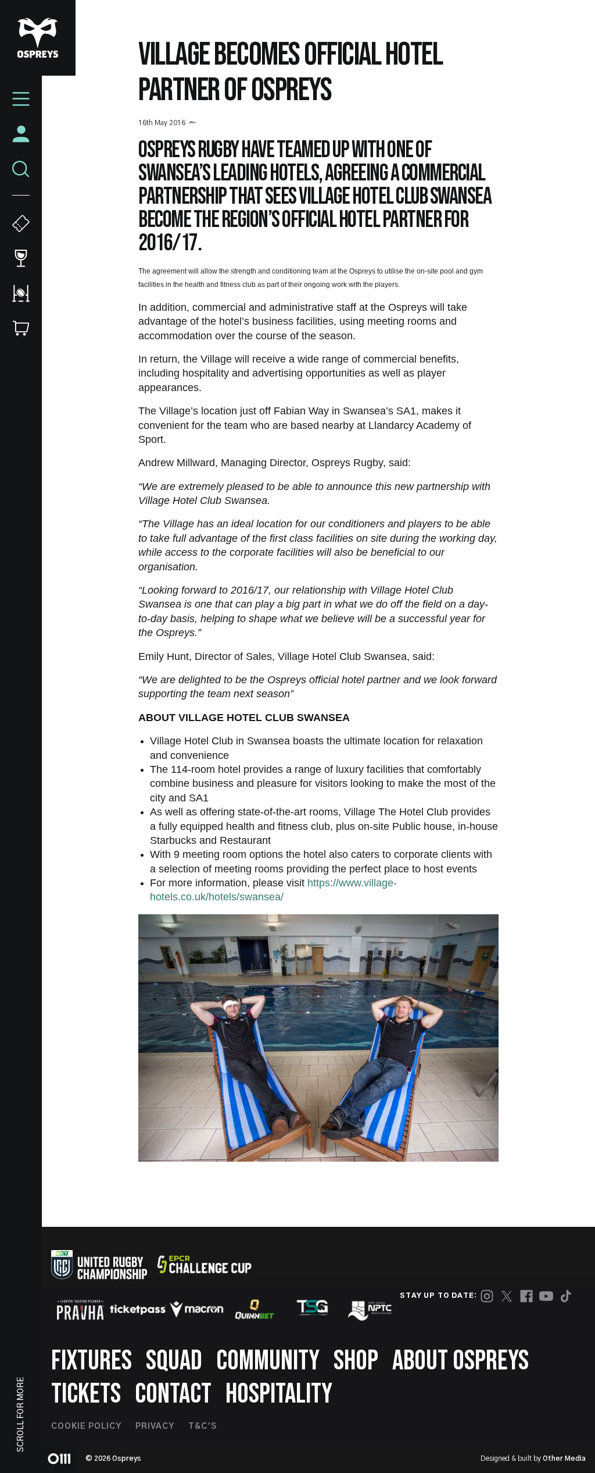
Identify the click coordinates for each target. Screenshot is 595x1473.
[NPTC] (371, 1309)
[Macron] (196, 1309)
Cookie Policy (86, 1426)
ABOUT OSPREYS (460, 1361)
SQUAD (174, 1361)
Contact (173, 1394)
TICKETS (86, 1394)
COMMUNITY (268, 1361)
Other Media (564, 1458)
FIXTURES (91, 1361)
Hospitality (278, 1394)
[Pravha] (80, 1310)
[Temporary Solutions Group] (313, 1309)
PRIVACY (154, 1426)
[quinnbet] (254, 1309)
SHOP (356, 1361)
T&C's (202, 1426)
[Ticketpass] (138, 1310)
